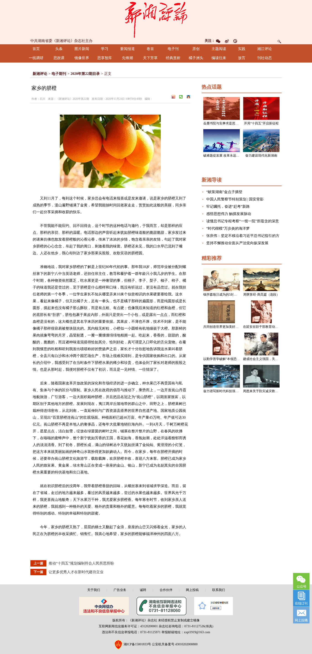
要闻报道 (127, 49)
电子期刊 (59, 74)
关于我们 (93, 590)
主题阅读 (219, 49)
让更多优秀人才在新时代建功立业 (76, 572)
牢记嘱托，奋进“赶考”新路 (228, 206)
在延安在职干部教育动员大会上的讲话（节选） (276, 326)
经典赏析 (173, 58)
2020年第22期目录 (85, 74)
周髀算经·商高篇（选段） (261, 294)
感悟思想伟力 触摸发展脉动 (228, 214)
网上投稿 (192, 590)
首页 (36, 49)
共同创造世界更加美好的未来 (224, 326)
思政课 (58, 58)
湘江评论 (264, 49)
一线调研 (36, 58)
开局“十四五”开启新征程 (261, 123)
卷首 (150, 49)
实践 (241, 49)
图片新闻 (81, 49)
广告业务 (120, 590)
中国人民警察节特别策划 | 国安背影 (235, 199)
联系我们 (218, 590)
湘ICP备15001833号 (137, 644)
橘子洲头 (196, 58)
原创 (196, 49)
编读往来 (219, 58)
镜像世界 (81, 58)
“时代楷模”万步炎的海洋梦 (228, 228)
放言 (241, 58)
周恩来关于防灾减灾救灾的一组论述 (268, 391)
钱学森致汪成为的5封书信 (221, 294)
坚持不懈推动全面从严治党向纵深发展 (237, 243)
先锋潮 (127, 58)
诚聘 (143, 590)
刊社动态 (264, 58)
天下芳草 (150, 58)
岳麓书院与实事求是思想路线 (224, 123)
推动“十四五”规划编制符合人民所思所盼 (81, 563)
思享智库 (104, 58)
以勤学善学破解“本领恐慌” (222, 359)
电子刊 (173, 49)
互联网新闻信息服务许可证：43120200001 (128, 626)
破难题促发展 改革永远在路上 (224, 155)
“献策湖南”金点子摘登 (224, 192)
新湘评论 (40, 74)
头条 (59, 49)
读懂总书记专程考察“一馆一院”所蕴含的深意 (242, 221)
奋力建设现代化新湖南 (261, 155)
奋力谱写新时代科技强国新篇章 (225, 391)
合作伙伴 (166, 590)
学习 (104, 49)
